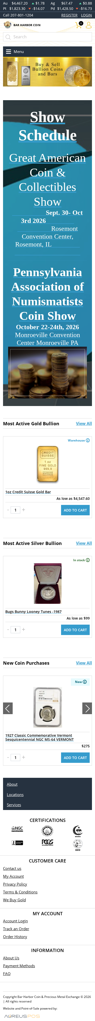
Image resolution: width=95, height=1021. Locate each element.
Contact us (12, 868)
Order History (15, 936)
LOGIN (86, 15)
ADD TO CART (75, 510)
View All (84, 423)
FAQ (7, 973)
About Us (11, 957)
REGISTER (69, 15)
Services (14, 804)
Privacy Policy (15, 884)
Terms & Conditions (20, 891)
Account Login (15, 920)
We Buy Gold (14, 899)
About (12, 784)
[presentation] (8, 708)
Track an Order (16, 928)
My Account (13, 876)
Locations (15, 794)
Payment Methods (19, 965)
